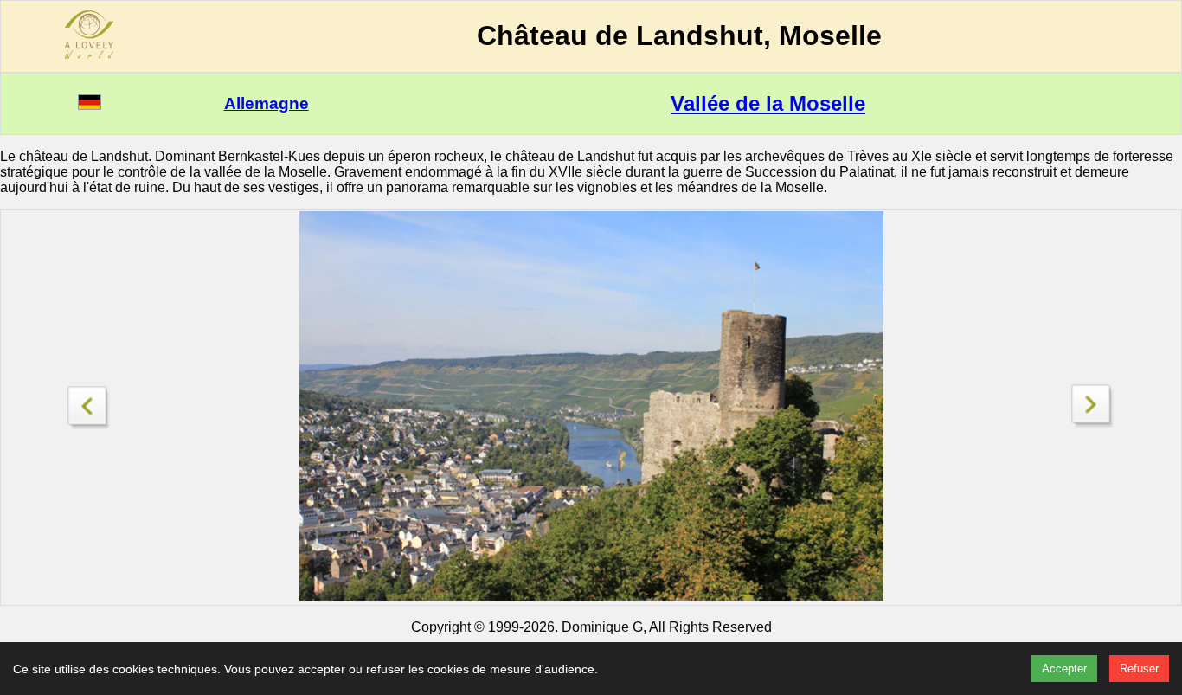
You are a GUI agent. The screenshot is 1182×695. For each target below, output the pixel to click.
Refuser (1139, 668)
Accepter (1064, 668)
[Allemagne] (89, 105)
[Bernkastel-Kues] (89, 403)
